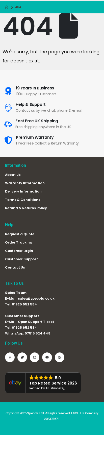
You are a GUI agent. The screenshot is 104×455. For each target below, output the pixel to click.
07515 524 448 (37, 333)
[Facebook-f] (10, 357)
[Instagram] (34, 357)
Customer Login (19, 250)
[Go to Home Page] (6, 7)
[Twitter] (22, 357)
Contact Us (15, 267)
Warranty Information (25, 183)
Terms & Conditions (22, 199)
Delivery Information (23, 191)
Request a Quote (19, 234)
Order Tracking (18, 242)
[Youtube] (47, 357)
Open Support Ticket (36, 321)
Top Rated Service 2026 (53, 383)
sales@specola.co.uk (36, 298)
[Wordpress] (59, 357)
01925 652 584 (24, 304)
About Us (12, 174)
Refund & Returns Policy (26, 208)
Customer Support (21, 259)
